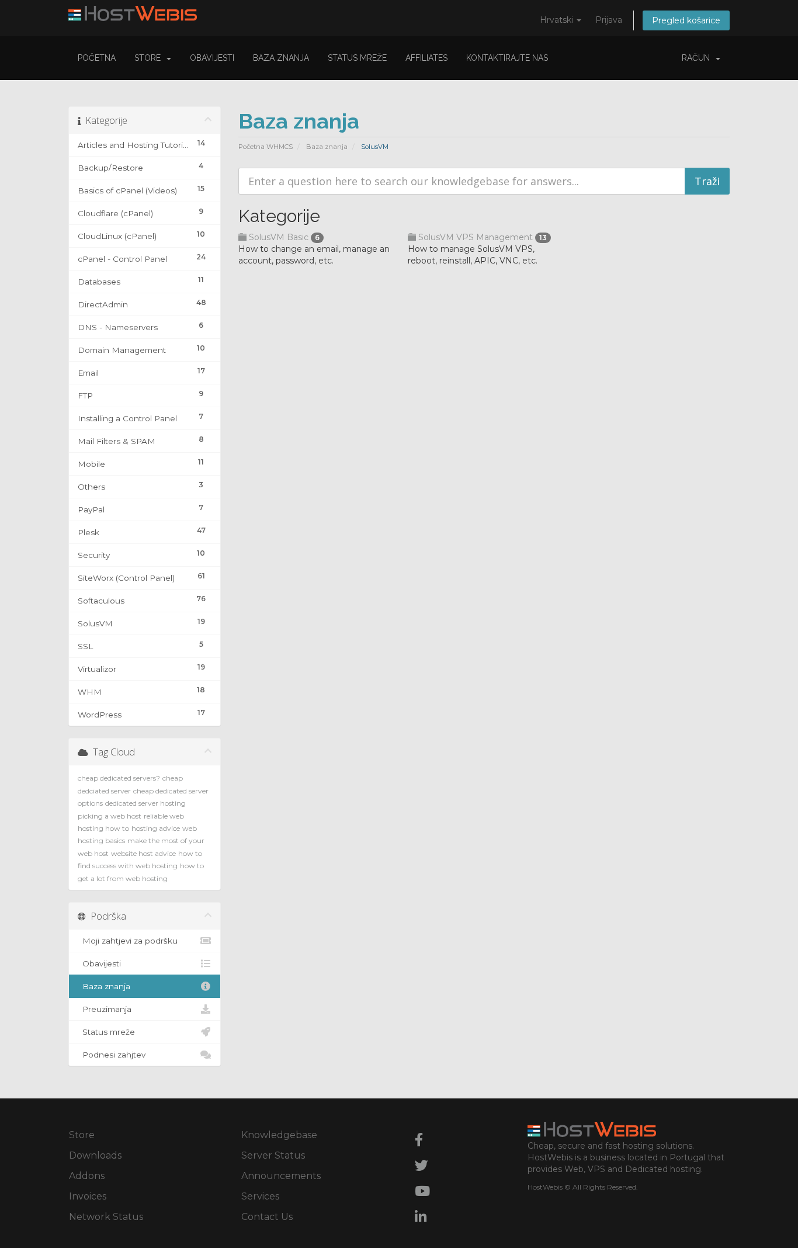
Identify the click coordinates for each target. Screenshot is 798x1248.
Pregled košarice (686, 20)
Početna (97, 58)
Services (260, 1196)
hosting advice (155, 828)
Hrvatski (557, 20)
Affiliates (426, 58)
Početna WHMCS (265, 147)
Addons (87, 1175)
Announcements (281, 1175)
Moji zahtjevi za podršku (128, 940)
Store (149, 58)
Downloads (95, 1155)
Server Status (273, 1155)
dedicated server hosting (145, 803)
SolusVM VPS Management (481, 237)
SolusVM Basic (283, 237)
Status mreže (357, 58)
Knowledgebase (279, 1134)
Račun (698, 58)
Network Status (106, 1216)
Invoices (87, 1196)
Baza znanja (281, 58)
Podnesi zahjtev (111, 1054)
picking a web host (109, 816)
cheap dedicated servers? (119, 778)
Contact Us (267, 1216)
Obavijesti (212, 58)
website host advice (143, 853)
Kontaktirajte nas (507, 58)
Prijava (608, 20)
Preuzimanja (104, 1009)
